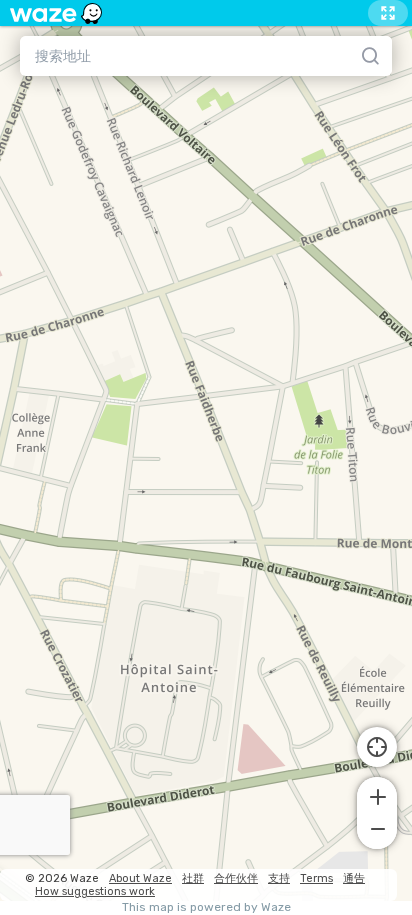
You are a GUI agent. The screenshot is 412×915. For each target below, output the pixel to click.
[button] (377, 795)
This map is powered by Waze (206, 907)
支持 (279, 878)
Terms (316, 878)
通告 (354, 878)
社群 (193, 878)
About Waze (140, 878)
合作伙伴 (236, 878)
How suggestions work (95, 891)
